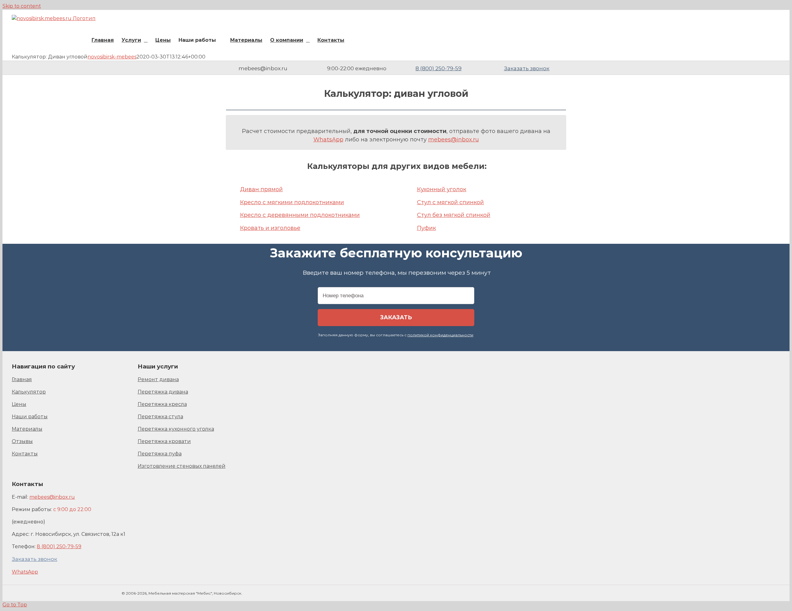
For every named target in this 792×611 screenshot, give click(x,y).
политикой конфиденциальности (440, 335)
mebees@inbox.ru (453, 139)
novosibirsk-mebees (112, 57)
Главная (22, 379)
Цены (19, 404)
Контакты (25, 454)
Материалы (27, 429)
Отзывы (22, 441)
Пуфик (426, 228)
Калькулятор (29, 392)
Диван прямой (261, 189)
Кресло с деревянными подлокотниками (300, 215)
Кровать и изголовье (270, 228)
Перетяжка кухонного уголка (176, 429)
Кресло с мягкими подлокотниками (292, 202)
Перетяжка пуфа (160, 454)
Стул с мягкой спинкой (450, 202)
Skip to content (21, 6)
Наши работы (30, 417)
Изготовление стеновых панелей (182, 466)
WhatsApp (328, 139)
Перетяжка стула (160, 417)
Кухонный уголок (441, 189)
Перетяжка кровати (164, 441)
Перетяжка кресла (162, 404)
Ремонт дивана (158, 379)
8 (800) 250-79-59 (438, 68)
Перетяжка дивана (163, 392)
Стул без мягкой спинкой (453, 215)
